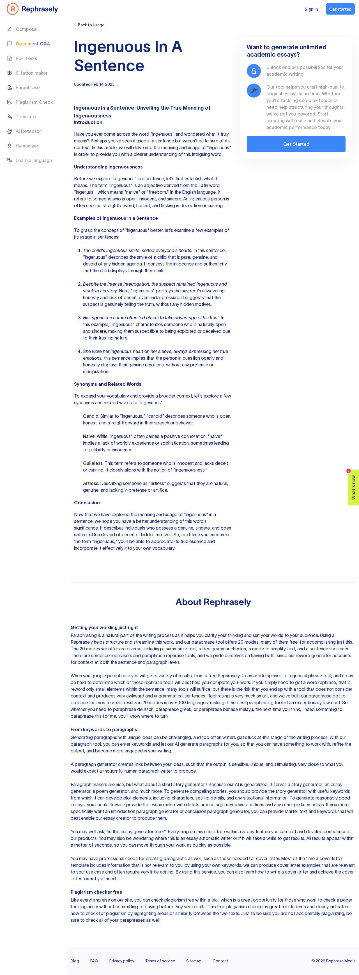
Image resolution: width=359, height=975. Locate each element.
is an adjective (148, 185)
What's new (352, 485)
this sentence (117, 358)
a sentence (163, 140)
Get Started (296, 144)
